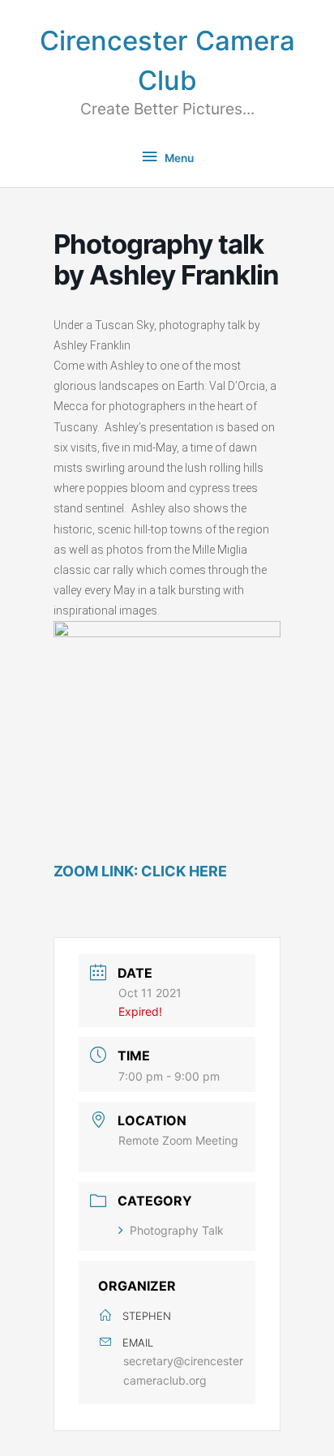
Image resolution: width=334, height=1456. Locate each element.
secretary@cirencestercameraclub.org (183, 1370)
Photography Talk (177, 1230)
